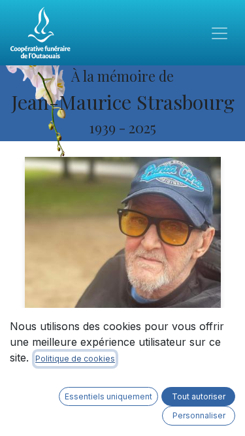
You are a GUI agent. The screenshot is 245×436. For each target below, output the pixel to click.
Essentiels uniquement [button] (108, 396)
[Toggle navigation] (219, 32)
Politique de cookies (75, 358)
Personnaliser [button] (198, 415)
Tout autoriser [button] (198, 396)
